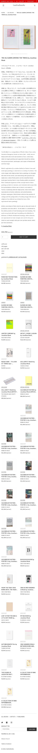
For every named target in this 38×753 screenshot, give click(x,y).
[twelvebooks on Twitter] (2, 723)
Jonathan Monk (7, 226)
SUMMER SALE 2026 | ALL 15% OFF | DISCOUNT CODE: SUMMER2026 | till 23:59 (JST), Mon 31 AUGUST (17, 1)
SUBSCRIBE (32, 729)
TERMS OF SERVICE (6, 744)
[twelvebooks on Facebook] (7, 723)
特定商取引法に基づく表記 (8, 734)
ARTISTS (12, 717)
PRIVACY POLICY (5, 739)
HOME (3, 13)
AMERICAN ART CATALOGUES (18, 257)
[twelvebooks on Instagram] (11, 723)
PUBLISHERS (21, 717)
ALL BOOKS (11, 13)
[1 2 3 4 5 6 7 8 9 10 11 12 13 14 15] (19, 37)
